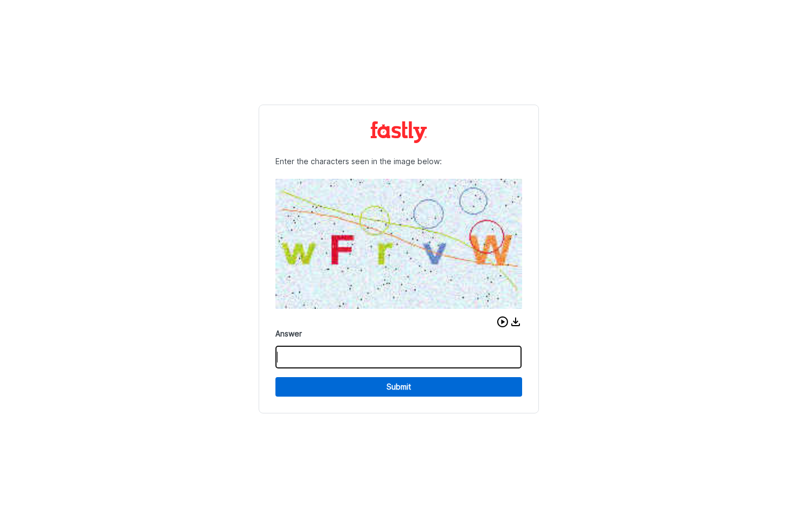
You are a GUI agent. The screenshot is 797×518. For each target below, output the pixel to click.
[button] (502, 321)
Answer (288, 333)
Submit (399, 386)
